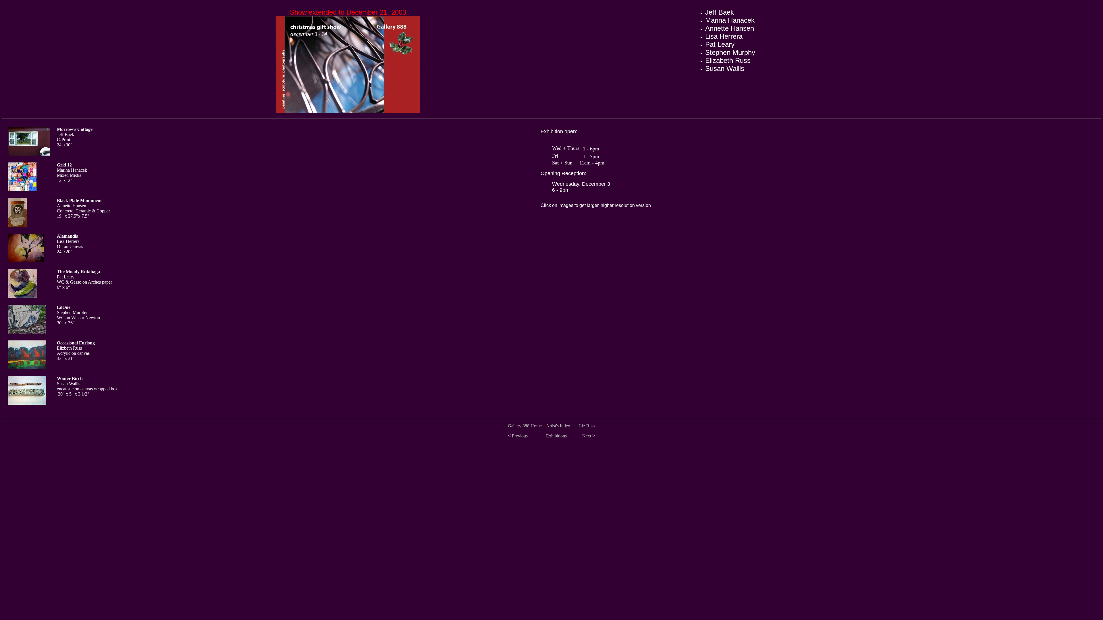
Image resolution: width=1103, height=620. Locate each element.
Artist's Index (558, 425)
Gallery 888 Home (525, 425)
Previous (518, 435)
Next (588, 435)
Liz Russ (587, 425)
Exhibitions (556, 435)
